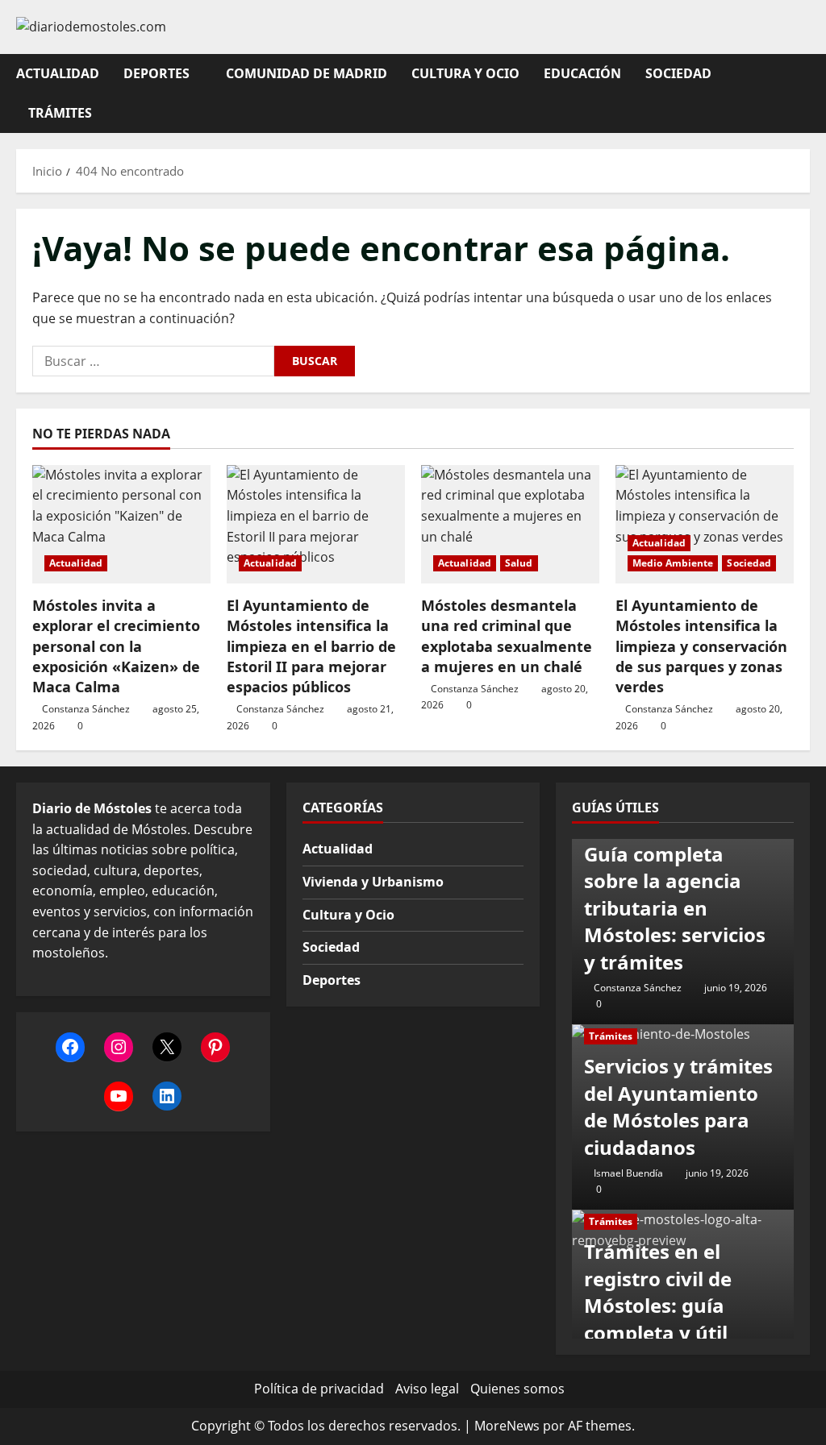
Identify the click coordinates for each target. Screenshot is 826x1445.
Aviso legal (427, 1388)
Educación (582, 73)
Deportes (156, 73)
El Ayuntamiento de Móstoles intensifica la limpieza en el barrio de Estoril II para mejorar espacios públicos (311, 646)
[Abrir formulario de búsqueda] (805, 93)
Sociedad (678, 73)
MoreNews (507, 1426)
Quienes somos (517, 1388)
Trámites (60, 113)
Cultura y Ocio (465, 73)
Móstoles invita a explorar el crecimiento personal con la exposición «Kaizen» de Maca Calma (116, 646)
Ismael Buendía (628, 1173)
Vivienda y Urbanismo (373, 882)
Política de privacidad (319, 1388)
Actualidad (57, 73)
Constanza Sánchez (86, 709)
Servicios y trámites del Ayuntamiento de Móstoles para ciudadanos (678, 1107)
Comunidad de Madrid (306, 73)
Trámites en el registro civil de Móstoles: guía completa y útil (658, 1292)
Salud (519, 563)
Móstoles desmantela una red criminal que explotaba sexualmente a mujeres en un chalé (506, 636)
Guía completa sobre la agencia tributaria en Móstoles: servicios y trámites (675, 908)
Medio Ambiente (672, 563)
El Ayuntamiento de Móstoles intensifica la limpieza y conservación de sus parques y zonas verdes (701, 646)
